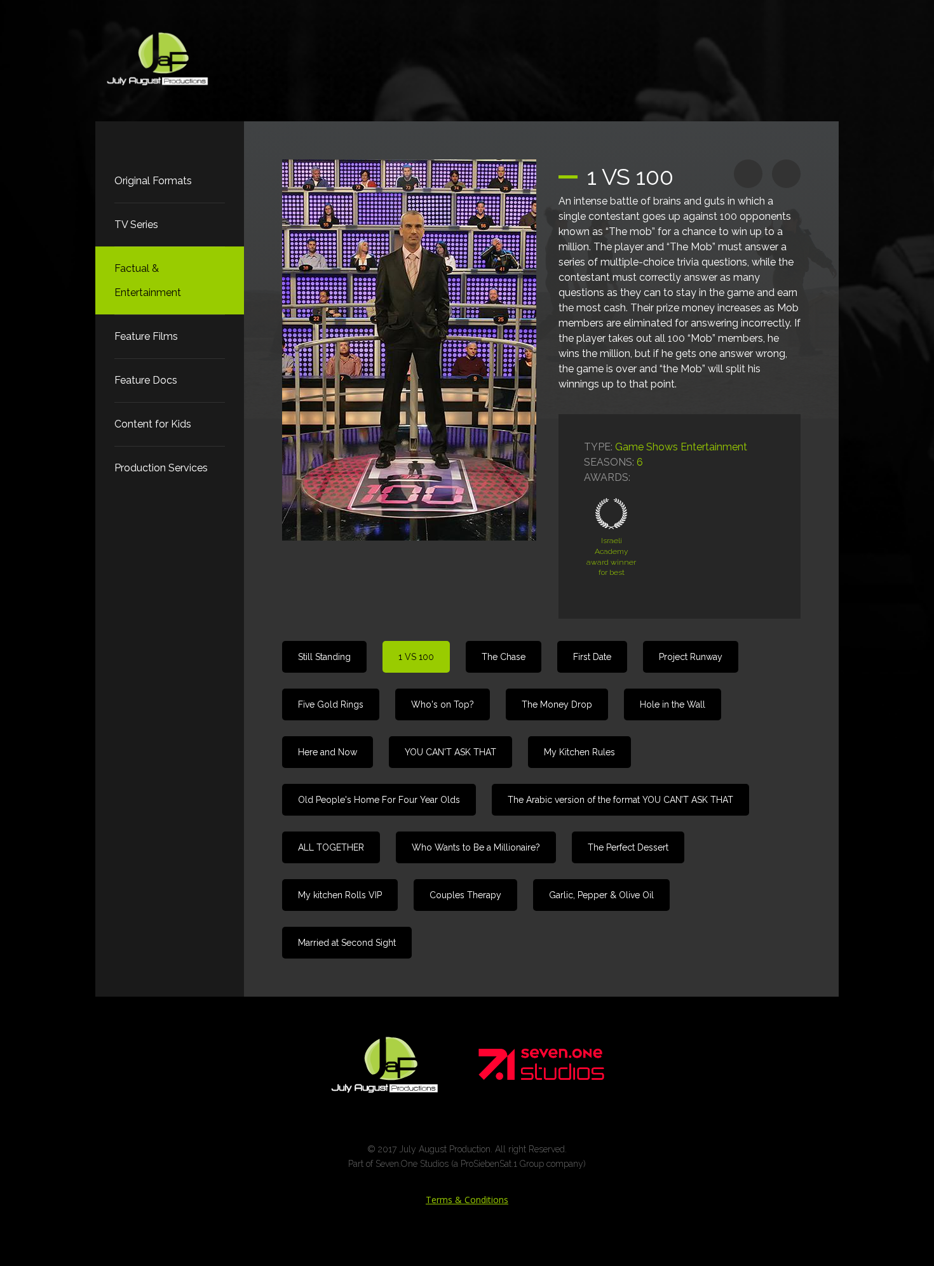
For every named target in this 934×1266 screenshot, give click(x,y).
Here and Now (327, 752)
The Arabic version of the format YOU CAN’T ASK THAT (620, 800)
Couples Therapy (465, 895)
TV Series (136, 225)
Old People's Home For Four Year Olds (379, 800)
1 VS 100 (416, 657)
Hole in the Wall (672, 704)
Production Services (161, 468)
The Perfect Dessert (628, 847)
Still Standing (324, 657)
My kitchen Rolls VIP (340, 895)
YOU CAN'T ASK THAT (450, 752)
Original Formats (153, 181)
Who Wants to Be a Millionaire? (476, 847)
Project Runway (690, 657)
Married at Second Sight (347, 943)
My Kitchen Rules (579, 752)
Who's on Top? (442, 704)
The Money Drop (557, 704)
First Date (592, 657)
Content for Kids (152, 424)
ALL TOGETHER (331, 847)
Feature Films (146, 336)
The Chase (503, 657)
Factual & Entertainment (147, 280)
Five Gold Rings (330, 704)
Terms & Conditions (467, 1200)
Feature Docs (145, 380)
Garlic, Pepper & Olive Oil (601, 895)
